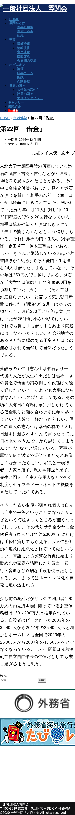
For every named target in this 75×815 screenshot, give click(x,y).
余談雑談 (20, 118)
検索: (3, 675)
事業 (12, 39)
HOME (5, 118)
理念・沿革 (25, 31)
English (13, 110)
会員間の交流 (26, 60)
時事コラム (25, 73)
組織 (20, 35)
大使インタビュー (30, 98)
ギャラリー (16, 102)
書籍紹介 (14, 106)
